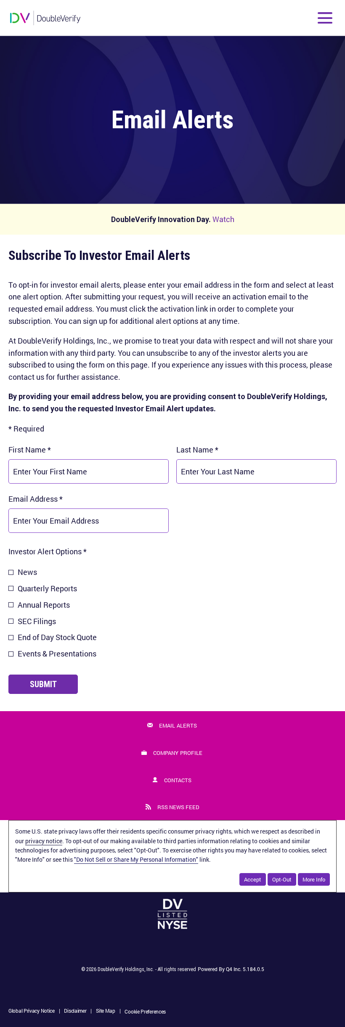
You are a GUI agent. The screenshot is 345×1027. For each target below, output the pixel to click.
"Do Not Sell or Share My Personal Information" (136, 859)
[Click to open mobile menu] (325, 18)
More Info (314, 879)
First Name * (44, 449)
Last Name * (212, 449)
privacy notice (43, 841)
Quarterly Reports (47, 588)
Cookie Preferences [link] (145, 1011)
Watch (223, 219)
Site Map (105, 1011)
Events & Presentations (57, 653)
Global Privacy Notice (31, 1011)
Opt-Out (282, 879)
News (27, 572)
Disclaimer (75, 1011)
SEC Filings (37, 621)
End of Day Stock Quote (57, 637)
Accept (252, 879)
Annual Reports (44, 605)
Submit (43, 684)
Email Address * (50, 498)
